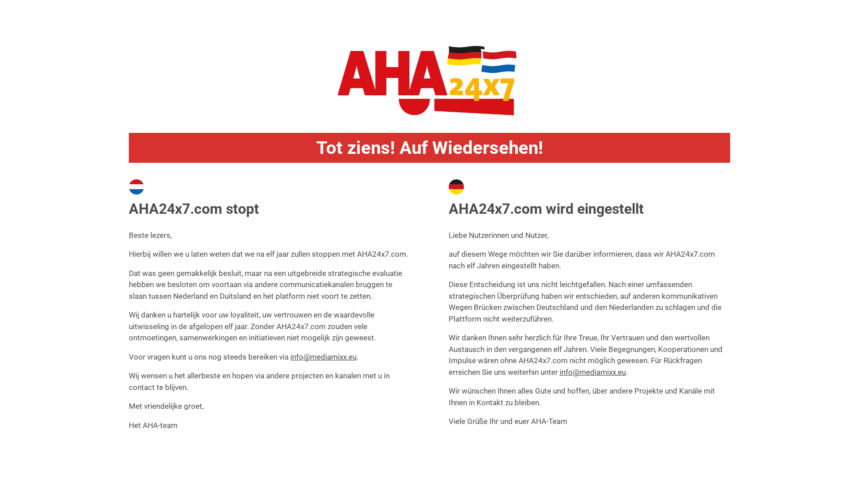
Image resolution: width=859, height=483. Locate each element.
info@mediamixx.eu (323, 356)
